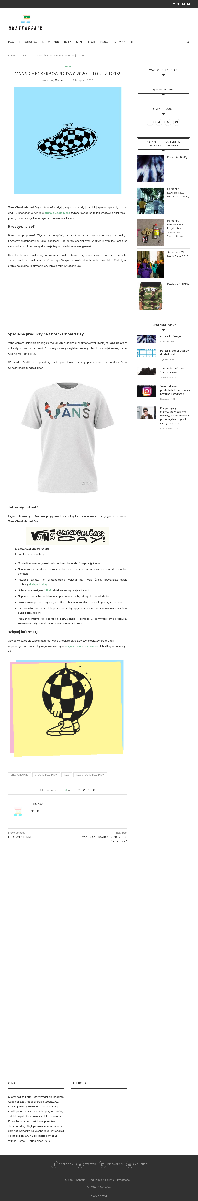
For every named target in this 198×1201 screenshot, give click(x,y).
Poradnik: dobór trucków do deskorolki (174, 353)
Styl (79, 42)
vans (66, 775)
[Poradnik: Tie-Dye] (146, 336)
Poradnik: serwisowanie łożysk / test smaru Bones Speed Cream (175, 228)
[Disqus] (67, 897)
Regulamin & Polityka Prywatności (109, 1179)
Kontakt (80, 1179)
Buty (67, 42)
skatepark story (38, 584)
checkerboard (19, 775)
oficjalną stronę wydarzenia (82, 646)
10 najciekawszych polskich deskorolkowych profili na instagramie (175, 390)
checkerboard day (46, 775)
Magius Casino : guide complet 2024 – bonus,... (49, 4)
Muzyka (119, 42)
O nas (69, 1179)
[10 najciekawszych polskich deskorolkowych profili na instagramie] (146, 386)
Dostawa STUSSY (178, 284)
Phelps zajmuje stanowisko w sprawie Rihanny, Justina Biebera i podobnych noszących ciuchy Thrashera (174, 415)
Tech (91, 42)
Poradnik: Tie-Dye (178, 157)
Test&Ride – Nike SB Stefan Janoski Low (172, 370)
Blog (133, 42)
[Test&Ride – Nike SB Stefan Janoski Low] (146, 368)
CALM (47, 590)
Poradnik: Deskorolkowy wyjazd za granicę (178, 192)
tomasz (60, 80)
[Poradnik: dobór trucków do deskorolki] (146, 350)
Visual (104, 42)
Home (11, 56)
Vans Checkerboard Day (90, 775)
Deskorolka (28, 42)
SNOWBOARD (50, 42)
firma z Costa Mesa (57, 212)
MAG (11, 42)
